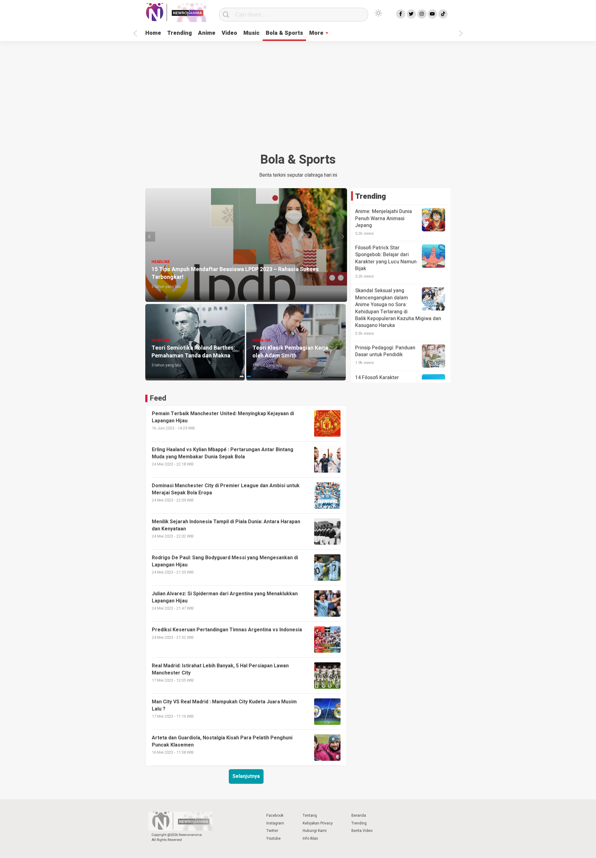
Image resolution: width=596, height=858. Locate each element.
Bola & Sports (284, 33)
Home (153, 33)
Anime (206, 33)
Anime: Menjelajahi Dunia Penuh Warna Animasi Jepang (383, 218)
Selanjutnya (246, 776)
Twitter (272, 830)
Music (251, 33)
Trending (179, 33)
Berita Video (361, 830)
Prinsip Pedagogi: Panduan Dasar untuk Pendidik (385, 351)
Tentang (310, 815)
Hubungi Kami (315, 830)
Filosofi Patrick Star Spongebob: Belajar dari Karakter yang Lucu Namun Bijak (386, 258)
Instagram (275, 823)
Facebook (274, 815)
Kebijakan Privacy (318, 823)
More (316, 33)
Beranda (358, 815)
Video (229, 33)
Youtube (273, 838)
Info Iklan (310, 838)
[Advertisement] (298, 100)
